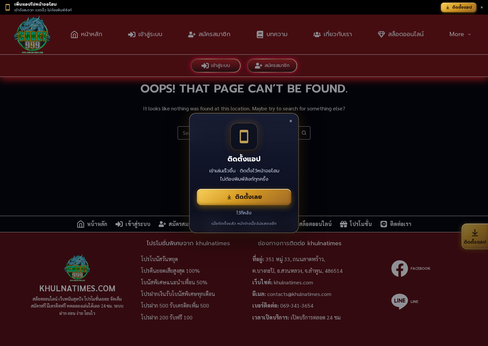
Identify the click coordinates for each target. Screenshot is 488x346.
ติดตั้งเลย (248, 197)
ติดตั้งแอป (462, 7)
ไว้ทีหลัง (244, 212)
